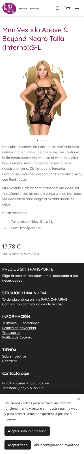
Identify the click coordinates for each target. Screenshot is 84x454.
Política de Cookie (17, 337)
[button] (57, 8)
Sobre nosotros (14, 356)
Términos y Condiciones (20, 323)
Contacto (9, 361)
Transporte (11, 332)
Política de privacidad (19, 328)
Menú (77, 8)
